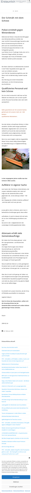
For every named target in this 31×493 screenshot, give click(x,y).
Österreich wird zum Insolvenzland (10, 350)
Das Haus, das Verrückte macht (10, 347)
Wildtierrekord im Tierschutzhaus (10, 364)
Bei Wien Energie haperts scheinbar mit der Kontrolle (15, 438)
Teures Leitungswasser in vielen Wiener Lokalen (14, 413)
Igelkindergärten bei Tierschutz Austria (11, 419)
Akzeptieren (16, 477)
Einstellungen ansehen (16, 487)
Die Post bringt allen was (8, 446)
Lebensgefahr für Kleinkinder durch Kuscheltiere (14, 405)
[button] (29, 458)
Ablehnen (16, 482)
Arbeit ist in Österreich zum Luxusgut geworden (14, 386)
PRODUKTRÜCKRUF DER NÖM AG (10, 416)
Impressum (27, 490)
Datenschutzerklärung (7, 490)
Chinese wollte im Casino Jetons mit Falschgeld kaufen (15, 372)
